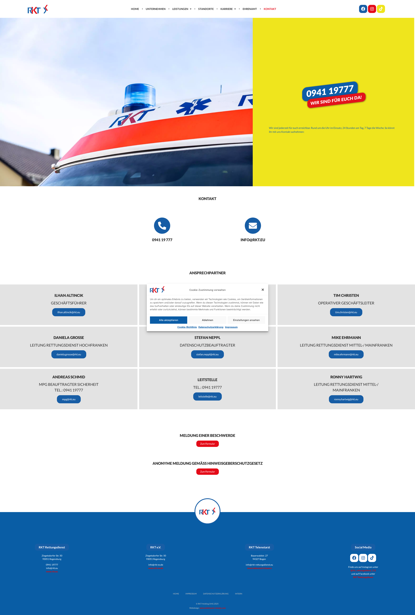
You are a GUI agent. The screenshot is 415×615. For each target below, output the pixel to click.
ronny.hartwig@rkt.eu (346, 399)
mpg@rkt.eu (69, 399)
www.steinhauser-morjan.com (213, 608)
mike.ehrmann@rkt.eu (346, 354)
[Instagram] (372, 9)
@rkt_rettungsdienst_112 (363, 570)
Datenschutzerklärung (210, 327)
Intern (238, 593)
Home (135, 8)
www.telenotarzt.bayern (259, 568)
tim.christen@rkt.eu (346, 312)
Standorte (206, 8)
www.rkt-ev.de (155, 568)
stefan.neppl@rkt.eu (207, 354)
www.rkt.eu (52, 571)
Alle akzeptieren (168, 320)
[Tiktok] (381, 9)
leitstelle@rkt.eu (207, 396)
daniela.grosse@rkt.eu (69, 354)
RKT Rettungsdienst (363, 577)
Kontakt (270, 8)
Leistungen (180, 8)
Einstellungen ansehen (246, 320)
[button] (263, 290)
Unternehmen (156, 8)
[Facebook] (363, 9)
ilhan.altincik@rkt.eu (68, 312)
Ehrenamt (250, 8)
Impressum (231, 327)
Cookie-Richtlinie (187, 327)
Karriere (226, 8)
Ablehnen (207, 320)
